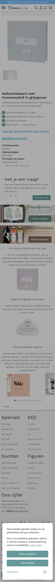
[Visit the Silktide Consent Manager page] (44, 572)
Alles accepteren (27, 554)
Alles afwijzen (28, 563)
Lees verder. (36, 545)
